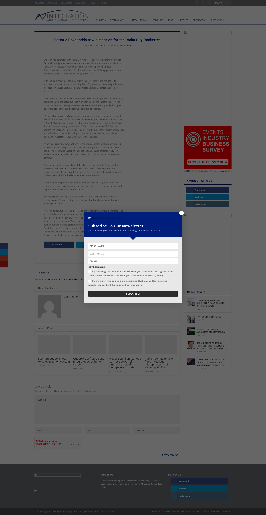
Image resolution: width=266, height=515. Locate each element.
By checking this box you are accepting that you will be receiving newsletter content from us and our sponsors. (127, 282)
